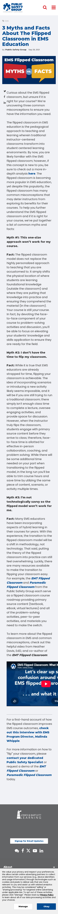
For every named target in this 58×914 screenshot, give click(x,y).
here (31, 173)
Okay (46, 906)
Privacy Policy (46, 894)
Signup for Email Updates (29, 841)
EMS (7, 21)
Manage (23, 906)
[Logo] (13, 7)
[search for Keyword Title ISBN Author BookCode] (47, 7)
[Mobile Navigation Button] (54, 7)
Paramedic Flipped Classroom (29, 775)
